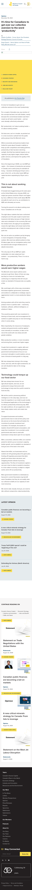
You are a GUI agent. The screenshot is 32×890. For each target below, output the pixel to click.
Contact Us (6, 844)
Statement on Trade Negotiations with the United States (13, 643)
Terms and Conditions (17, 883)
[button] (2, 4)
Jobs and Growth (8, 85)
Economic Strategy (8, 78)
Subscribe (25, 854)
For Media (6, 841)
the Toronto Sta (19, 98)
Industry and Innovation (10, 783)
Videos (5, 815)
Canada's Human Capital (10, 74)
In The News (6, 793)
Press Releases (7, 803)
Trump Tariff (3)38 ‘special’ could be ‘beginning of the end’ (13, 546)
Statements (6, 650)
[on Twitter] (5, 860)
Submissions (6, 813)
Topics (5, 772)
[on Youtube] (9, 860)
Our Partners (6, 836)
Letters (5, 796)
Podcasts (6, 824)
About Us (6, 828)
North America (7, 555)
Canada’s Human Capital (10, 776)
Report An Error (7, 886)
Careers (5, 839)
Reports (5, 805)
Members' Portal (18, 886)
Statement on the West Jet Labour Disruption (15, 751)
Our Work (6, 790)
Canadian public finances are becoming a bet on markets (16, 511)
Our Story (6, 831)
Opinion (3, 16)
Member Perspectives (9, 798)
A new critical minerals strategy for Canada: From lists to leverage (13, 528)
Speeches (6, 808)
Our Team (6, 834)
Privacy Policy (5, 883)
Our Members (7, 820)
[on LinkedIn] (2, 860)
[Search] (25, 4)
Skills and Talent (8, 89)
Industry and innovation (10, 82)
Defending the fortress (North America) (15, 563)
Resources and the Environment (12, 537)
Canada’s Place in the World (11, 778)
